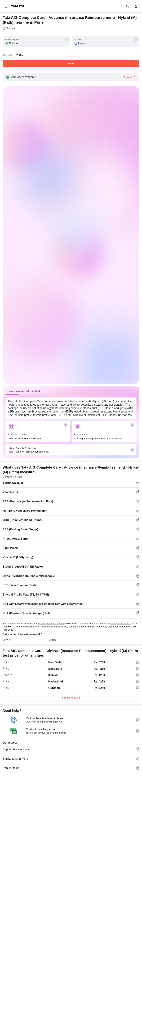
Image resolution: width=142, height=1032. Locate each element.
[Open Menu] (6, 6)
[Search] (127, 6)
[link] (18, 6)
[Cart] (135, 6)
